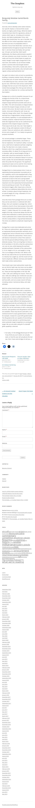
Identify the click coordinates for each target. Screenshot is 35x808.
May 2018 (4, 686)
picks (30, 549)
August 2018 (5, 680)
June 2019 (4, 659)
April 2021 (4, 612)
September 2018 (6, 678)
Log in (3, 572)
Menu (17, 11)
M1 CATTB (15, 510)
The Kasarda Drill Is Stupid (25, 512)
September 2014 (6, 779)
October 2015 (5, 752)
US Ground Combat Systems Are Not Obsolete (8, 393)
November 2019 (6, 648)
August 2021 (5, 604)
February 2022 (6, 594)
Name (4, 430)
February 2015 (6, 769)
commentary (9, 535)
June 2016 (4, 735)
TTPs (22, 560)
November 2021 (6, 598)
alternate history (14, 532)
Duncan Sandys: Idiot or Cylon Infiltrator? (24, 357)
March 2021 (5, 615)
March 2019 (5, 665)
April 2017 (4, 714)
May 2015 (4, 762)
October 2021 (5, 600)
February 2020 (6, 642)
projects (6, 553)
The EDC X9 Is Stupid (11, 517)
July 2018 (4, 682)
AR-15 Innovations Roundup (16, 514)
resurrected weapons (11, 555)
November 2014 (6, 775)
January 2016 (5, 745)
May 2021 (4, 610)
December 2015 (6, 748)
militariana (8, 544)
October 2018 (5, 676)
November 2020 (6, 623)
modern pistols (22, 544)
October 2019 (5, 650)
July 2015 (4, 758)
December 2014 (6, 773)
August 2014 (5, 781)
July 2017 (4, 707)
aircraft (5, 531)
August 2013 (5, 790)
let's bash (11, 542)
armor (21, 531)
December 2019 (6, 646)
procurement (8, 376)
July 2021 (4, 606)
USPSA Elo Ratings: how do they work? (12, 493)
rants (23, 553)
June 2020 (4, 634)
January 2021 (5, 619)
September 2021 (6, 602)
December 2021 (6, 596)
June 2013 (4, 792)
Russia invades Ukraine (8, 498)
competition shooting (12, 537)
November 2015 (6, 750)
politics (12, 551)
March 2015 (5, 767)
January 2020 (5, 644)
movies (12, 547)
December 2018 (6, 672)
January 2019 (5, 669)
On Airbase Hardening (9, 365)
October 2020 (5, 625)
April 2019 (4, 663)
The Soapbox (17, 3)
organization (24, 549)
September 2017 (6, 703)
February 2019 (6, 667)
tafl (19, 556)
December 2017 (6, 697)
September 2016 (6, 729)
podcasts (6, 551)
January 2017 (5, 720)
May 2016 (4, 737)
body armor (27, 532)
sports (12, 557)
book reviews (5, 534)
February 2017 (6, 718)
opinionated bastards (11, 548)
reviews (24, 554)
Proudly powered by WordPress (10, 805)
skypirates (5, 557)
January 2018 (5, 695)
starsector (16, 557)
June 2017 (4, 710)
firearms (7, 540)
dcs (23, 538)
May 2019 (4, 661)
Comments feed (6, 577)
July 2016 (4, 733)
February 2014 (6, 786)
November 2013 (6, 788)
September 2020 (6, 627)
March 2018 (5, 691)
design (25, 373)
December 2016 (6, 722)
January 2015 (5, 771)
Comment (5, 410)
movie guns (6, 547)
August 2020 (5, 629)
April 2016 (4, 739)
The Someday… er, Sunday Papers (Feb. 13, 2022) (15, 500)
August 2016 (5, 731)
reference (28, 553)
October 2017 (5, 701)
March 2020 (5, 640)
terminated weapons (8, 558)
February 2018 (6, 693)
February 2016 (6, 743)
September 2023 (6, 589)
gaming (21, 540)
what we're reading (13, 561)
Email (4, 436)
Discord (4, 481)
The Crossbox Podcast (11, 560)
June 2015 (4, 760)
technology (24, 557)
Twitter (4, 479)
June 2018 (4, 684)
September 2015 (6, 754)
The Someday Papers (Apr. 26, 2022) (11, 495)
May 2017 (4, 712)
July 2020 (4, 631)
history (5, 542)
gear (26, 540)
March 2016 (5, 741)
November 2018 (6, 674)
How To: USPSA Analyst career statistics (12, 491)
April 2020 (4, 638)
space (9, 557)
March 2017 (5, 716)
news (16, 547)
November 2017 (6, 699)
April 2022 (4, 591)
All (16, 373)
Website (4, 443)
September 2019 (6, 653)
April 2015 (4, 764)
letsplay (17, 542)
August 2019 (5, 655)
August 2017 (5, 705)
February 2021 (6, 617)
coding (21, 533)
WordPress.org (6, 579)
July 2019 (4, 657)
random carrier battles (15, 553)
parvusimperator (12, 23)
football (14, 540)
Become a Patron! (7, 468)
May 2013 (4, 794)
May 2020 (4, 636)
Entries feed (5, 575)
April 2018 (4, 688)
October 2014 (5, 777)
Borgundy (13, 533)
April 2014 (4, 783)
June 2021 (4, 608)
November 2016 (6, 724)
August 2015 (5, 756)
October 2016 (5, 726)
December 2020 (6, 621)
